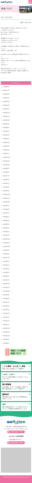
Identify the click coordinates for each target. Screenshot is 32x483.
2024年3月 (6, 183)
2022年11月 (6, 243)
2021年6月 (6, 306)
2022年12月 (6, 239)
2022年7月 (6, 257)
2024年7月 (6, 176)
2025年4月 (6, 142)
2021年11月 (6, 287)
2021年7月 (6, 302)
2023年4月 (6, 224)
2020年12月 (6, 328)
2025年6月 (6, 135)
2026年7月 (6, 90)
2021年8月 (6, 298)
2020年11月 (6, 332)
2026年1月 (6, 109)
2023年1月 (6, 235)
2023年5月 (6, 220)
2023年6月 (6, 217)
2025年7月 (6, 131)
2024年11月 (6, 161)
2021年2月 (6, 321)
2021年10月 (6, 291)
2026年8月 (6, 86)
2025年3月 (6, 146)
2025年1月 (6, 153)
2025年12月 (6, 112)
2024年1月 (6, 190)
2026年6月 (6, 94)
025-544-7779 (17, 443)
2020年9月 (6, 339)
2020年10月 (6, 335)
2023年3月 (6, 228)
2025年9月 (6, 124)
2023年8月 (6, 209)
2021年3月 (6, 317)
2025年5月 (6, 138)
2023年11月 (6, 198)
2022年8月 (6, 254)
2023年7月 (6, 213)
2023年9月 (6, 205)
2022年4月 (6, 269)
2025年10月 (6, 120)
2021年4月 (6, 313)
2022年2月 (6, 276)
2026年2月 (6, 105)
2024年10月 (6, 164)
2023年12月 (6, 194)
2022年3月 (6, 272)
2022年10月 (6, 246)
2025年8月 (6, 127)
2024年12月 (6, 157)
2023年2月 (6, 231)
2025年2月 (6, 150)
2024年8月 (6, 172)
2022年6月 (6, 261)
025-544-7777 (17, 432)
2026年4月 (6, 98)
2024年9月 (6, 168)
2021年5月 (6, 309)
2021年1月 (6, 324)
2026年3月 (6, 101)
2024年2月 (6, 187)
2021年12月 (6, 283)
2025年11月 (6, 116)
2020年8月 (6, 343)
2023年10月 (6, 202)
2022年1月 (6, 280)
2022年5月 (6, 265)
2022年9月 (6, 250)
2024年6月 (6, 179)
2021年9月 (6, 295)
